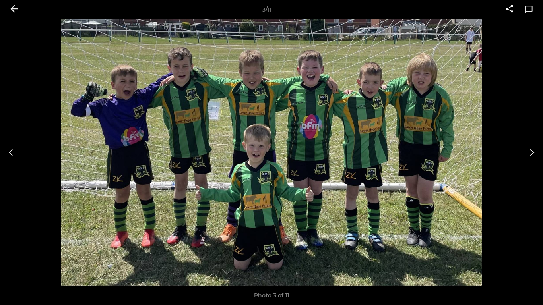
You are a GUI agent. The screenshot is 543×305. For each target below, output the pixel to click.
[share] (509, 9)
